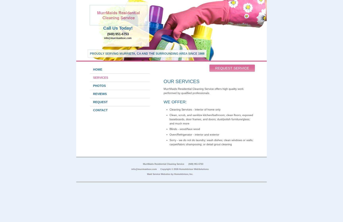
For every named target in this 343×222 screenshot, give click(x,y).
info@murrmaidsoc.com (118, 38)
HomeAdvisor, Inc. (183, 174)
